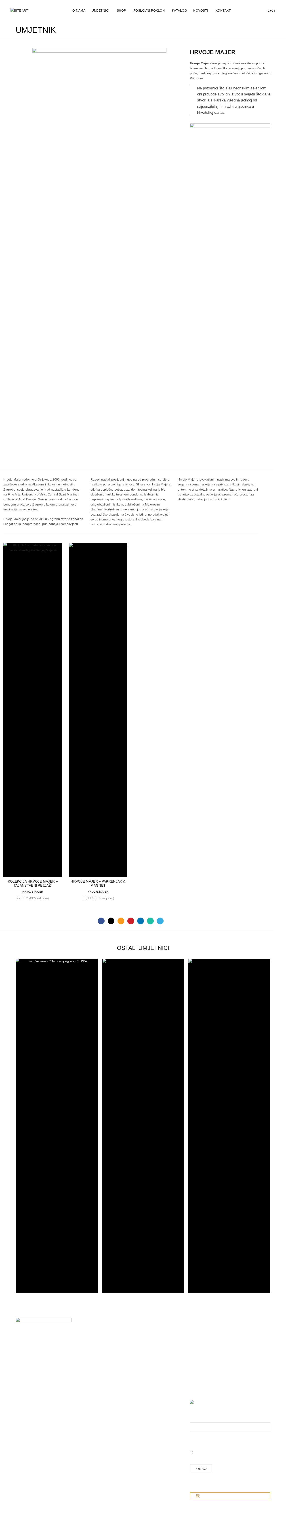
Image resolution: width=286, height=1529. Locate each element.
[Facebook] (101, 921)
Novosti (200, 10)
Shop (121, 10)
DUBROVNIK (25, 1402)
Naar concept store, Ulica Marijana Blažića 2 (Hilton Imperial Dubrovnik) (34, 1407)
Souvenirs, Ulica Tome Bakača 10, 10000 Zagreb (32, 1377)
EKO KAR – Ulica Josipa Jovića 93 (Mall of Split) (34, 1393)
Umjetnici (100, 10)
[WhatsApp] (150, 921)
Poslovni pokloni (149, 10)
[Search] (253, 10)
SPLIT (20, 1389)
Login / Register (243, 10)
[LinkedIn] (140, 921)
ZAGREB (22, 1374)
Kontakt (223, 10)
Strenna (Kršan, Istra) (32, 1424)
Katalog (179, 10)
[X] (111, 921)
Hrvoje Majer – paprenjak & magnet (98, 883)
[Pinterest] (130, 921)
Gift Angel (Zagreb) (29, 1421)
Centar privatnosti (158, 1381)
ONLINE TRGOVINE (30, 1418)
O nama (78, 10)
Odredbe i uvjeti (157, 1368)
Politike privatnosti (159, 1375)
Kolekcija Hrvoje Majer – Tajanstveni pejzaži (33, 883)
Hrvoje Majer (32, 891)
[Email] (121, 921)
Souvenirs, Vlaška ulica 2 (33, 1383)
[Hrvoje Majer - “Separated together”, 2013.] (99, 215)
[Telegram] (160, 921)
